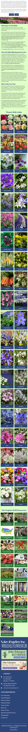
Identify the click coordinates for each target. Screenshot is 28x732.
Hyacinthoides (7, 327)
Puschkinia (21, 406)
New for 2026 (7, 49)
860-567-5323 (10, 685)
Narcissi (7, 171)
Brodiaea (21, 190)
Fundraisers (7, 620)
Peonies (21, 445)
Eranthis (21, 249)
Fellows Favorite (11, 44)
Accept (12, 14)
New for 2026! (7, 151)
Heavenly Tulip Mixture (6, 38)
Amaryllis (7, 465)
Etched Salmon (18, 36)
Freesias (21, 504)
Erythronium (21, 269)
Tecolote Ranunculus (7, 504)
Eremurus (7, 269)
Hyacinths (21, 308)
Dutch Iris (21, 347)
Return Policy (5, 710)
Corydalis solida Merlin (15, 45)
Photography (5, 715)
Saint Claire (3, 43)
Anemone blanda (7, 190)
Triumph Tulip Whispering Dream (12, 63)
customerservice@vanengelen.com (9, 69)
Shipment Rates (5, 703)
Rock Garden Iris (7, 347)
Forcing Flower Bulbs (20, 579)
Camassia (7, 210)
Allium (20, 171)
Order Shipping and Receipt (21, 538)
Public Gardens (7, 607)
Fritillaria (7, 288)
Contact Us (4, 717)
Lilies (7, 445)
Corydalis (7, 229)
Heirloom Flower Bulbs (21, 565)
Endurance (12, 36)
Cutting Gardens (20, 607)
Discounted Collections (7, 131)
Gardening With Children (7, 634)
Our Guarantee (5, 695)
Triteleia (21, 426)
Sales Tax (3, 707)
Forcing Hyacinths (7, 593)
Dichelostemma (7, 249)
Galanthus (21, 288)
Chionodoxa (21, 210)
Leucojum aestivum (21, 367)
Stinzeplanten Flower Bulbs (20, 621)
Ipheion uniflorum (21, 327)
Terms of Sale (5, 705)
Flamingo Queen (8, 37)
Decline (16, 14)
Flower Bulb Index (14, 112)
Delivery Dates (5, 700)
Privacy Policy (13, 729)
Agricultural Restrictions (8, 712)
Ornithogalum (21, 386)
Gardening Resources (20, 593)
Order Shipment (5, 698)
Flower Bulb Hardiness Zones (7, 538)
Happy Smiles (20, 42)
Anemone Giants (20, 484)
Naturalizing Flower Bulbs (7, 579)
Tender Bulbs (7, 484)
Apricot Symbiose (5, 36)
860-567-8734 (12, 683)
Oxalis (7, 406)
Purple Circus (16, 37)
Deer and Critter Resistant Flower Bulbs (21, 552)
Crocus (20, 229)
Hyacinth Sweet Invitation (10, 47)
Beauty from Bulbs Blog (21, 524)
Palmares (19, 44)
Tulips (21, 151)
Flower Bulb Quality (7, 551)
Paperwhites (21, 465)
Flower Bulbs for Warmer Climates (7, 565)
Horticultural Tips (7, 524)
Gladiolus (7, 308)
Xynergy (13, 727)
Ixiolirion (7, 367)
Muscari (7, 386)
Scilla (7, 426)
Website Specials (21, 131)
